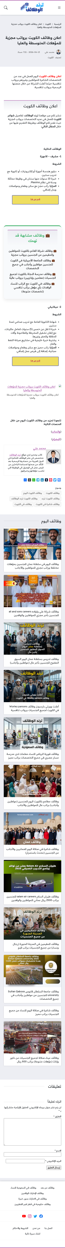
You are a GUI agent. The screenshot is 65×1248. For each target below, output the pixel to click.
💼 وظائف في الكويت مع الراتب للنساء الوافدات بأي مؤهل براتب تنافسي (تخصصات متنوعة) (33, 287)
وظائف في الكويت (23, 504)
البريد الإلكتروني (53, 1161)
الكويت (48, 24)
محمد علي (49, 52)
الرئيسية (57, 24)
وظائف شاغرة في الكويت (48, 504)
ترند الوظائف (15, 454)
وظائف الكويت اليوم (32, 493)
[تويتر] (35, 1216)
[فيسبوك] (41, 1216)
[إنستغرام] (29, 1216)
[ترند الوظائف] (32, 7)
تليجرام (56, 439)
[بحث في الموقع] (5, 7)
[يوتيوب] (24, 1216)
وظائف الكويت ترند (51, 498)
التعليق (57, 1116)
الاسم (58, 1150)
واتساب (56, 431)
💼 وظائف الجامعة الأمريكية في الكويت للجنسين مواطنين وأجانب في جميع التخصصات (32, 264)
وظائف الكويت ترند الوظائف (24, 498)
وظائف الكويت (53, 493)
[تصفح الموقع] (59, 7)
